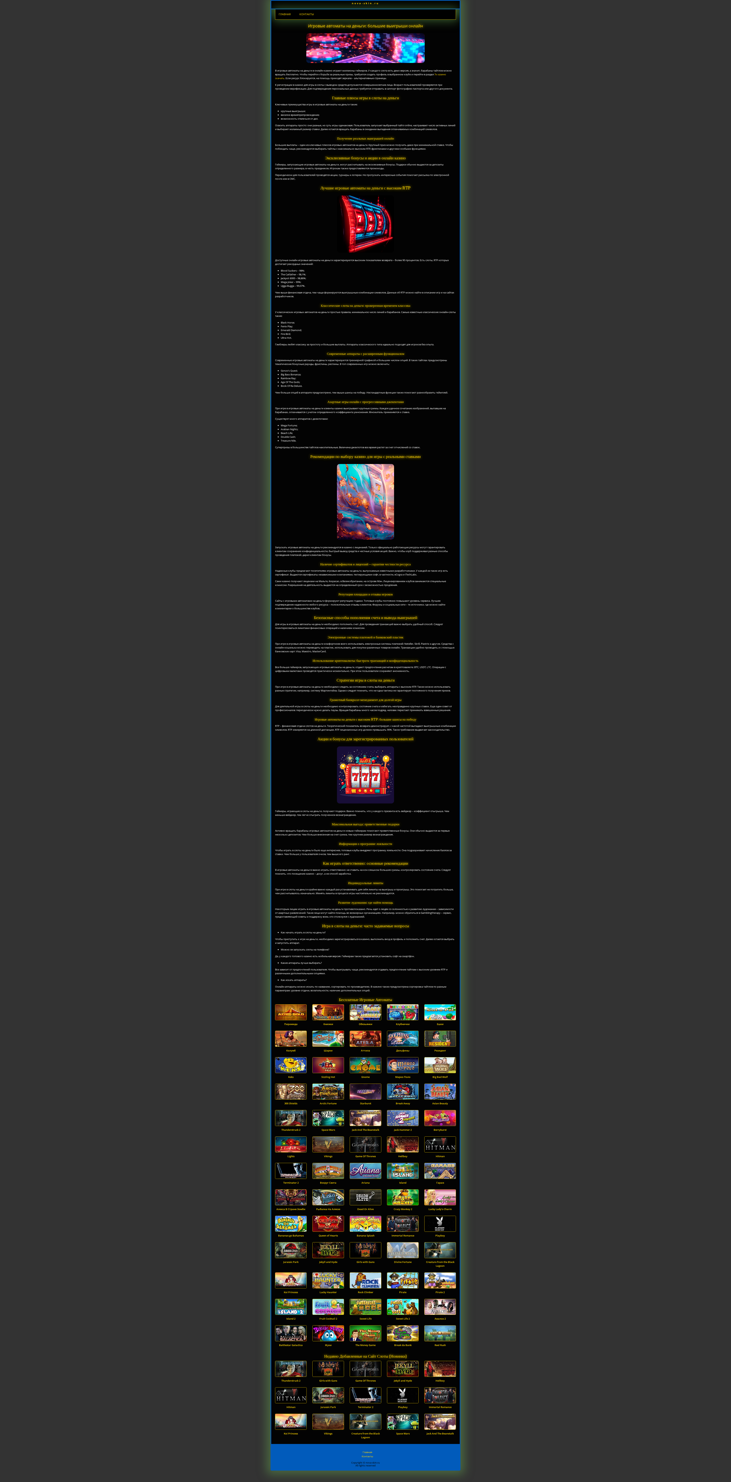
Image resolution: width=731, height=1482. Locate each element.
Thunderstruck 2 (290, 1130)
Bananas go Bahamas (291, 1235)
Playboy (440, 1235)
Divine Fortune (403, 1262)
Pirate (402, 1292)
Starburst (365, 1103)
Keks (291, 1077)
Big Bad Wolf (440, 1077)
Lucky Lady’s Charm (440, 1209)
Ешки (440, 1024)
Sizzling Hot (328, 1077)
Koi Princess (291, 1292)
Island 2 (290, 1318)
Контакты (306, 14)
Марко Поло (402, 1077)
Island (402, 1182)
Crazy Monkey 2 (403, 1209)
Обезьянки (365, 1024)
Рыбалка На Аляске (328, 1209)
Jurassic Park (290, 1262)
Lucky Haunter (328, 1292)
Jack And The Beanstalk (365, 1130)
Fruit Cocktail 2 (328, 1318)
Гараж (440, 1182)
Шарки (328, 1050)
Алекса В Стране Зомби (290, 1209)
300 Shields (290, 1103)
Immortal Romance (403, 1235)
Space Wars (328, 1130)
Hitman (440, 1156)
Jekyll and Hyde (328, 1262)
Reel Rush (440, 1345)
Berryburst (440, 1130)
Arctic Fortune (328, 1103)
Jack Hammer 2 (403, 1130)
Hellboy (402, 1156)
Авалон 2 (440, 1318)
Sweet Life (366, 1318)
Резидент (440, 1050)
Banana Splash (365, 1235)
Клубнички (403, 1024)
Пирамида (291, 1024)
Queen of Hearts (328, 1235)
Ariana (366, 1182)
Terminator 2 (291, 1182)
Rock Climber (365, 1292)
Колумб (291, 1050)
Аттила (365, 1050)
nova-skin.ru (365, 3)
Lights (290, 1156)
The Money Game (365, 1345)
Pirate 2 (440, 1292)
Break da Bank (403, 1345)
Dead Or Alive (365, 1209)
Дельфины (402, 1050)
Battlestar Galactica (291, 1345)
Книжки (328, 1024)
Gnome (365, 1077)
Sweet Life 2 (403, 1318)
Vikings (328, 1156)
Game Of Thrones (365, 1156)
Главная (285, 14)
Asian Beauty (440, 1103)
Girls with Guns (365, 1262)
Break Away (403, 1103)
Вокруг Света (328, 1182)
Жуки (328, 1345)
